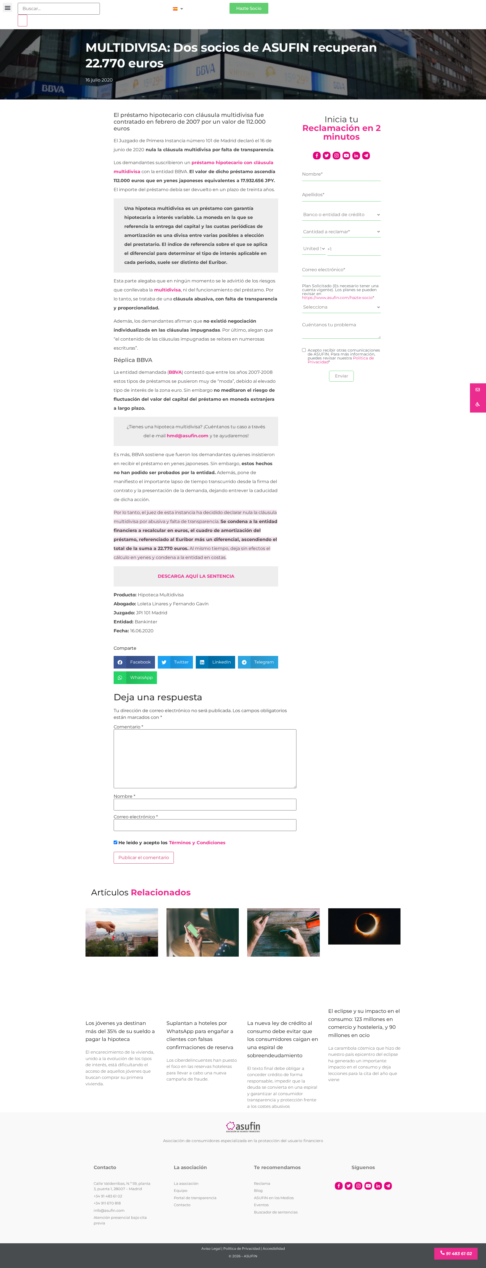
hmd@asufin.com (187, 435)
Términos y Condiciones (197, 842)
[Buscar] (22, 20)
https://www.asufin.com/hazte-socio (337, 297)
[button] (7, 7)
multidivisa (167, 290)
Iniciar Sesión (209, 6)
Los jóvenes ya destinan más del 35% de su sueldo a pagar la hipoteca (120, 1031)
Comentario (128, 727)
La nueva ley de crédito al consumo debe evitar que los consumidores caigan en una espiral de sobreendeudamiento (282, 1039)
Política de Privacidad (241, 1248)
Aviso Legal (210, 1248)
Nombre (124, 796)
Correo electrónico (136, 817)
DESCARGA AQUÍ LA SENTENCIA (196, 576)
